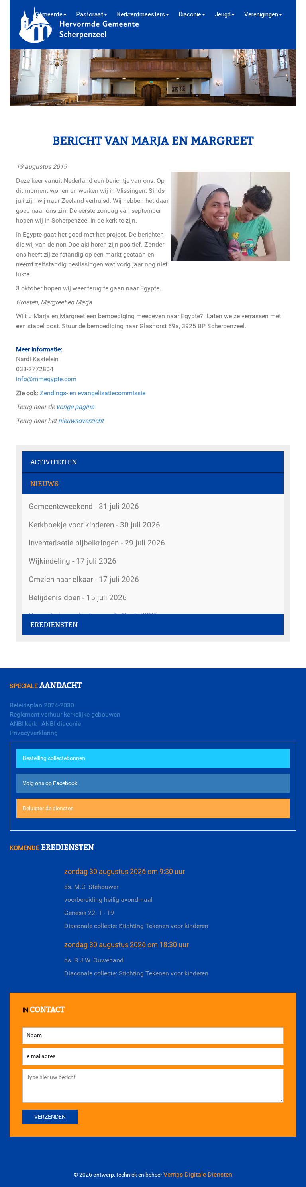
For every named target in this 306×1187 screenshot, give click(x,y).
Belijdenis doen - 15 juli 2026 (78, 597)
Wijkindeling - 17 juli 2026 (72, 561)
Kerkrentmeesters (141, 14)
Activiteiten (53, 462)
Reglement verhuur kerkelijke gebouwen (65, 714)
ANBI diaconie (61, 723)
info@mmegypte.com (46, 379)
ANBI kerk (23, 723)
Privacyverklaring (34, 732)
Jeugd (223, 14)
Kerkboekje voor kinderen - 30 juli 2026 (94, 524)
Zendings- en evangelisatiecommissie (92, 393)
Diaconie (189, 14)
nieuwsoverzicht (81, 421)
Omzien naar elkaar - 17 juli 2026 (84, 579)
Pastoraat (89, 14)
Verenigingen (261, 14)
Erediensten (54, 625)
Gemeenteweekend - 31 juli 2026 (84, 506)
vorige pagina (75, 407)
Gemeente (49, 14)
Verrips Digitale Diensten (197, 1174)
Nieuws (44, 484)
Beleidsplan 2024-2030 (42, 705)
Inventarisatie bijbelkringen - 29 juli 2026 (97, 542)
